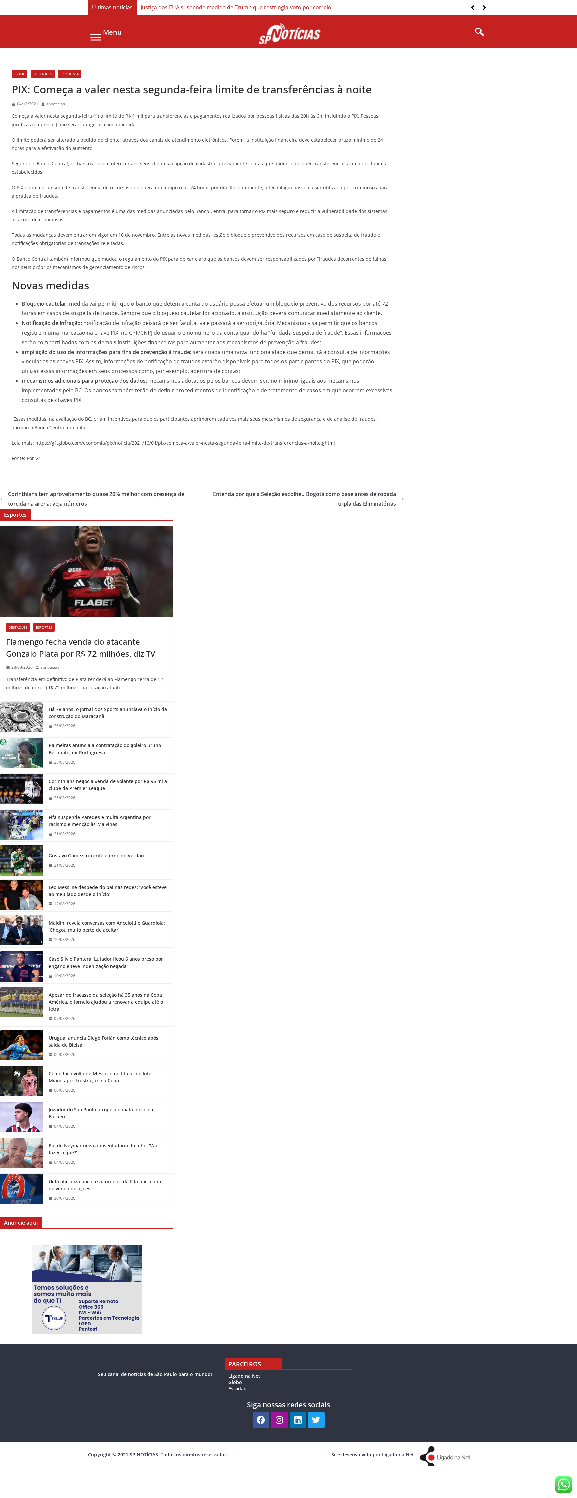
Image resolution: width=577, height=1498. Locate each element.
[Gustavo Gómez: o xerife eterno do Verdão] (21, 860)
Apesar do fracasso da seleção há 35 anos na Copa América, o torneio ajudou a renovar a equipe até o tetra (106, 1002)
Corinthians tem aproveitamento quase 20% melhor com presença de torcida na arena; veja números (96, 498)
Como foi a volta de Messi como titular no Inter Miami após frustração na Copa (101, 1077)
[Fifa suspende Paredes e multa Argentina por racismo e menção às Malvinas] (21, 826)
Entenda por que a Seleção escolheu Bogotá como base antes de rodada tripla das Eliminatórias (304, 498)
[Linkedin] (298, 1420)
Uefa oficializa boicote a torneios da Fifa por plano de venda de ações (105, 1185)
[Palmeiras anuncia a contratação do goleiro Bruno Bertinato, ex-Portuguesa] (21, 754)
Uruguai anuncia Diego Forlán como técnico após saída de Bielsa (103, 1041)
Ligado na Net (244, 1376)
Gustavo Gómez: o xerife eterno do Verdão (96, 855)
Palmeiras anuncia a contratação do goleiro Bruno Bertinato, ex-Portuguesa (105, 749)
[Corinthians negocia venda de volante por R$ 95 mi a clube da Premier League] (21, 790)
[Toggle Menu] (95, 37)
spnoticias (55, 104)
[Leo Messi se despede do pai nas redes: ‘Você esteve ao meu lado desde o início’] (21, 896)
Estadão (237, 1388)
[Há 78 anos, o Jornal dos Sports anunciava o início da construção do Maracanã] (21, 718)
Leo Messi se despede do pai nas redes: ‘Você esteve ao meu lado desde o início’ (108, 890)
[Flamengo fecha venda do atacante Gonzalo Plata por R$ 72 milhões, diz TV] (86, 571)
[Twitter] (316, 1420)
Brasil (19, 74)
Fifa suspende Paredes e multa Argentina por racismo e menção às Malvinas (100, 820)
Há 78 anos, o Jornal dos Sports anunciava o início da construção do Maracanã (108, 712)
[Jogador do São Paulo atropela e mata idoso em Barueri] (21, 1118)
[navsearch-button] (477, 32)
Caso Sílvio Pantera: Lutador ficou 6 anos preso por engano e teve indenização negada (106, 962)
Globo (235, 1382)
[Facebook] (261, 1420)
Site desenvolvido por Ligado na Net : (374, 1454)
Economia (70, 74)
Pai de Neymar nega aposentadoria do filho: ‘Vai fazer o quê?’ (103, 1149)
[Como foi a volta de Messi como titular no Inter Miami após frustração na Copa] (21, 1082)
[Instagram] (279, 1420)
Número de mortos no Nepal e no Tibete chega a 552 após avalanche (227, 7)
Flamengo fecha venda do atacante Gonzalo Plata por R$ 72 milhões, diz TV (80, 647)
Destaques (42, 74)
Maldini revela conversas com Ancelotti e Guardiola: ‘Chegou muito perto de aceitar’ (107, 926)
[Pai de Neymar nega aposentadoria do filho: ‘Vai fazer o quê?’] (21, 1154)
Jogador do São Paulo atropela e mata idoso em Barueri (102, 1113)
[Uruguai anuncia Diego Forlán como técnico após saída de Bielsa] (21, 1046)
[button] (484, 7)
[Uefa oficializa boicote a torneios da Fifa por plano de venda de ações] (21, 1190)
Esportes (44, 627)
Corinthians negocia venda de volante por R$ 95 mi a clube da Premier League (108, 784)
